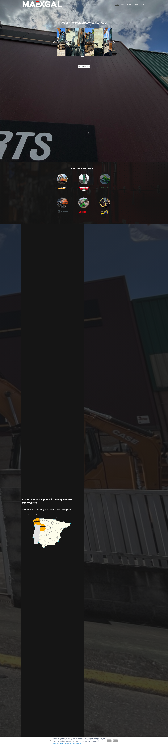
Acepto (109, 741)
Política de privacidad (58, 743)
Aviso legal (68, 743)
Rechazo (115, 741)
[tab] (81, 56)
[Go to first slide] (114, 42)
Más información (77, 743)
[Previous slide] (54, 42)
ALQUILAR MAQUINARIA (84, 66)
